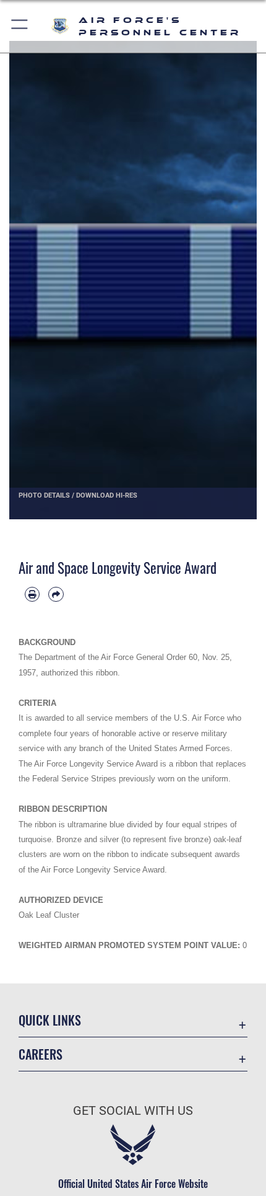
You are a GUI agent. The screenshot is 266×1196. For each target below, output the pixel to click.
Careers (40, 1054)
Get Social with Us (133, 1111)
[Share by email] (55, 594)
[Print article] (32, 594)
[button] (20, 26)
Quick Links (50, 1020)
